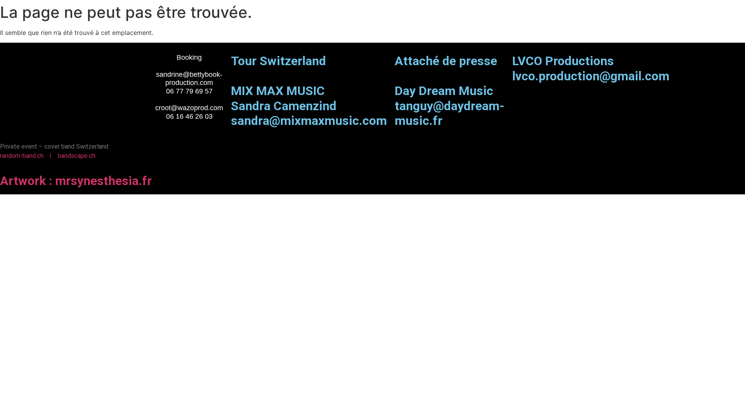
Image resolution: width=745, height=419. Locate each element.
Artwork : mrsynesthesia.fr (76, 180)
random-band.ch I (29, 155)
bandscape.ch (76, 155)
